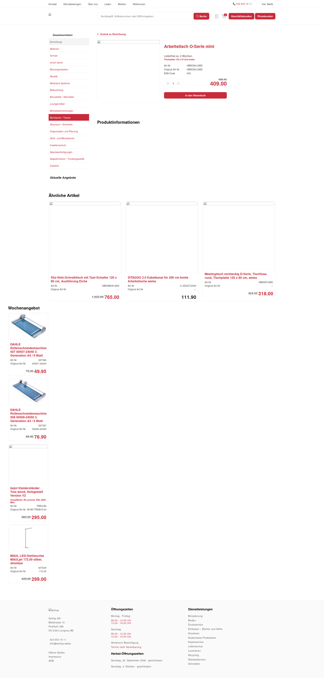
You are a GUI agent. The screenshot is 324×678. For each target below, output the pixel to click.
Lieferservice (195, 646)
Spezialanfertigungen (61, 152)
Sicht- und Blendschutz (62, 138)
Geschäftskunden (241, 16)
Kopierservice (196, 642)
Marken (122, 4)
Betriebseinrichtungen (61, 110)
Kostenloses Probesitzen (202, 637)
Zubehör (54, 165)
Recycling (193, 655)
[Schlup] (73, 14)
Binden (192, 620)
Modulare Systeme (60, 83)
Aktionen (54, 48)
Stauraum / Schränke (61, 124)
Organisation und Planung (64, 131)
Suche (203, 16)
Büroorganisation (59, 69)
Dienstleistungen (72, 4)
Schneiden (194, 663)
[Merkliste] (217, 16)
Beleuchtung (56, 90)
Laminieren (194, 650)
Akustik (54, 76)
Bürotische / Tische (60, 117)
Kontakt (53, 4)
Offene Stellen (57, 652)
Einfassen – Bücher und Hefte (205, 629)
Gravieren (193, 633)
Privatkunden (265, 16)
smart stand (56, 62)
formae (54, 55)
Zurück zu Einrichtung (113, 34)
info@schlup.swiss (60, 643)
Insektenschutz (58, 145)
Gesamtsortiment (62, 35)
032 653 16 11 (244, 3)
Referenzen (139, 4)
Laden (107, 4)
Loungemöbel (57, 103)
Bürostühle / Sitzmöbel (62, 97)
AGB (51, 660)
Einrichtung (56, 41)
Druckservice (195, 624)
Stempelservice (197, 659)
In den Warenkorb (195, 95)
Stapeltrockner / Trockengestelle (67, 158)
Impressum (55, 656)
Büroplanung (195, 616)
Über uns (93, 4)
